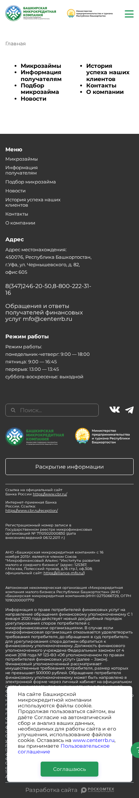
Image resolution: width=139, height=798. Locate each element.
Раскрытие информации (69, 466)
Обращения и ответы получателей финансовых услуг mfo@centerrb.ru (44, 313)
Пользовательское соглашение (64, 749)
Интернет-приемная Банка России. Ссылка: (31, 506)
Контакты (101, 85)
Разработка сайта (51, 790)
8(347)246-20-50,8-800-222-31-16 (48, 289)
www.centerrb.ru (93, 740)
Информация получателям (41, 75)
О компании (105, 92)
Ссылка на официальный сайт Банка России (36, 492)
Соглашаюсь (69, 769)
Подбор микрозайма (40, 88)
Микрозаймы (41, 65)
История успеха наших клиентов (107, 72)
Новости (33, 98)
